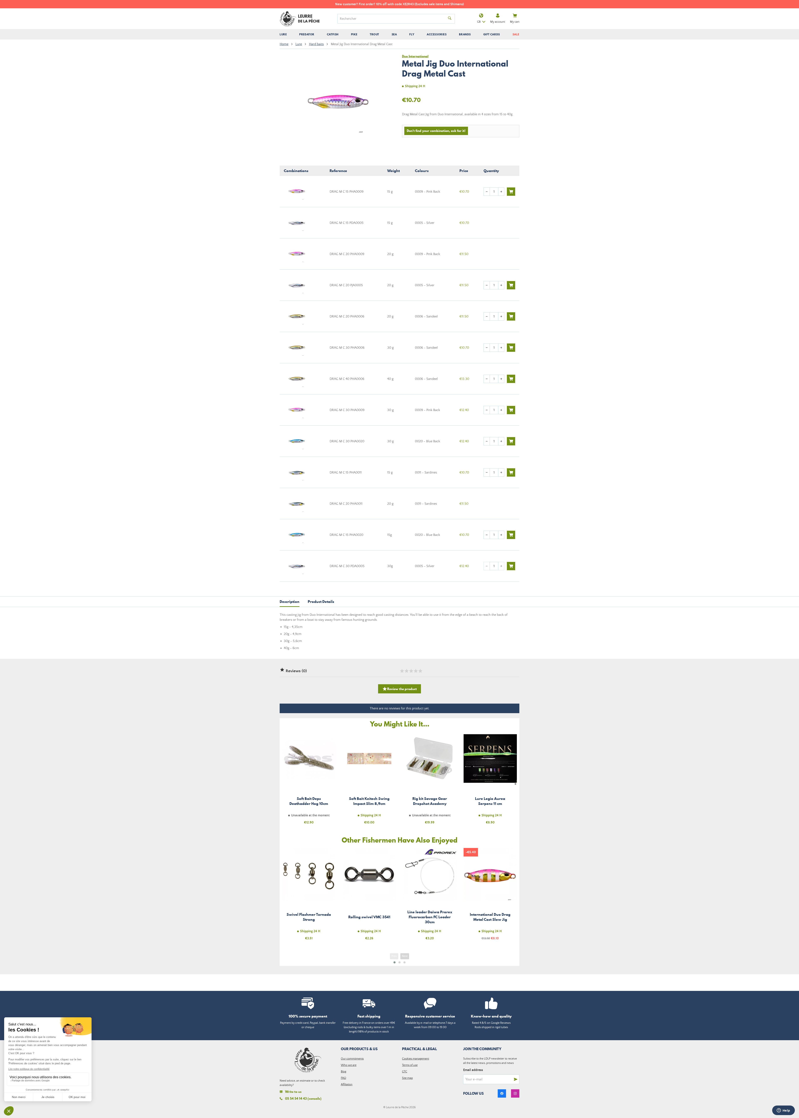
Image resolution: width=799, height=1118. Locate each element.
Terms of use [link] (410, 1065)
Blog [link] (343, 1071)
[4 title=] (415, 671)
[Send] (515, 1079)
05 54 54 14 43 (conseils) (303, 1098)
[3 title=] (411, 671)
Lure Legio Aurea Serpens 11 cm (490, 780)
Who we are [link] (348, 1065)
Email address (473, 1070)
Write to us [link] (293, 1091)
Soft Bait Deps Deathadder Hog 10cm (309, 780)
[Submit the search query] (450, 18)
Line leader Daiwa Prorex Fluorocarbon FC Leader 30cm (430, 896)
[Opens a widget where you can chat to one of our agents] (783, 1111)
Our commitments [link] (352, 1058)
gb (479, 22)
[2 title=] (406, 671)
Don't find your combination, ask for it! (436, 130)
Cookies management (415, 1058)
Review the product (399, 688)
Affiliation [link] (346, 1084)
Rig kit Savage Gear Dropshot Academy (430, 780)
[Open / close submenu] (283, 34)
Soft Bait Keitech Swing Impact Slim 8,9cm (369, 780)
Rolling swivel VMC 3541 (369, 896)
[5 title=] (420, 671)
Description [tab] (289, 601)
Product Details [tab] (321, 601)
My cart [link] (514, 22)
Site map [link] (407, 1078)
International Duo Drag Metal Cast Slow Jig (490, 896)
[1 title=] (402, 671)
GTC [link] (404, 1071)
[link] (502, 1093)
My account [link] (497, 22)
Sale (515, 34)
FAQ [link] (343, 1078)
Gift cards (491, 34)
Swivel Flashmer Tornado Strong (309, 896)
